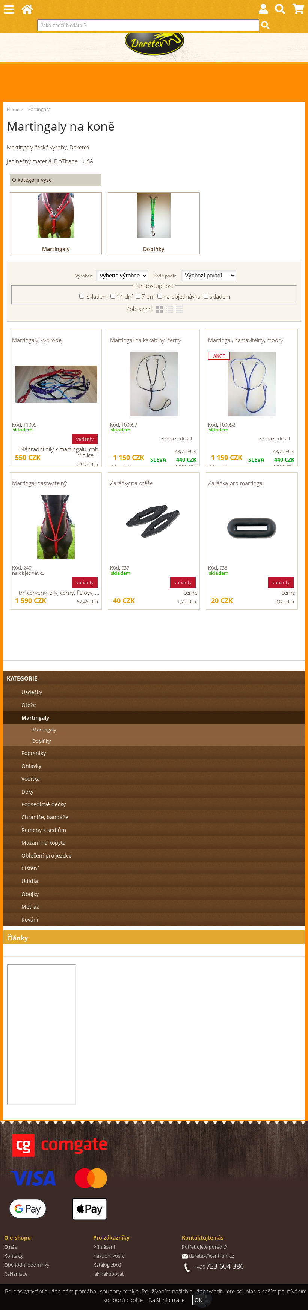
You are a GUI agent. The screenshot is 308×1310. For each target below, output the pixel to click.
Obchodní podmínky (26, 1265)
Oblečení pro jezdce (46, 855)
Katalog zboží (107, 1265)
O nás (10, 1247)
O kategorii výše (32, 179)
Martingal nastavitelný (39, 483)
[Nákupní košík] (298, 10)
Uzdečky (31, 692)
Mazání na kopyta (43, 842)
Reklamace (15, 1274)
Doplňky (154, 249)
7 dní (148, 296)
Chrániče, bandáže (44, 817)
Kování (29, 919)
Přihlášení (104, 1247)
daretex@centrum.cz (211, 1256)
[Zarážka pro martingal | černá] (251, 527)
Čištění (30, 868)
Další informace (167, 1300)
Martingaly (56, 249)
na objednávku (182, 296)
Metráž (30, 906)
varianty (85, 439)
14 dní (124, 296)
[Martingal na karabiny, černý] (154, 384)
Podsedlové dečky (43, 804)
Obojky (30, 893)
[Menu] (9, 9)
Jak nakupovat (108, 1274)
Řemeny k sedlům (43, 829)
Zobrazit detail (176, 438)
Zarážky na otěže (131, 483)
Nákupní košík (108, 1256)
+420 (219, 1267)
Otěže (28, 704)
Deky (27, 791)
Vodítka (30, 778)
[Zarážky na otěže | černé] (154, 527)
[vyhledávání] (280, 10)
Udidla (29, 881)
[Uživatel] (263, 10)
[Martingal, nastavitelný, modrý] (252, 384)
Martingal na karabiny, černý (145, 340)
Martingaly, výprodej (37, 340)
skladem (96, 296)
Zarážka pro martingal (236, 483)
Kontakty (13, 1256)
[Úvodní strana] (27, 10)
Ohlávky (31, 765)
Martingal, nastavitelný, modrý (245, 340)
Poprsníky (33, 753)
